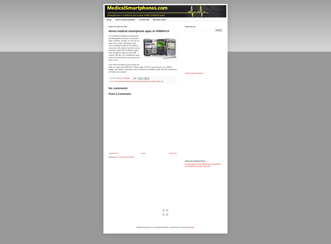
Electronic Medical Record (143, 81)
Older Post (172, 153)
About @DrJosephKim (125, 20)
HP (162, 81)
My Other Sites (159, 20)
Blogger (191, 227)
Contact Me (144, 20)
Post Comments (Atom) (126, 157)
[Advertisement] (130, 180)
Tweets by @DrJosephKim (194, 73)
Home (109, 20)
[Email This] (138, 78)
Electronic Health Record (126, 81)
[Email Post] (134, 78)
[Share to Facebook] (146, 78)
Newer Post (113, 153)
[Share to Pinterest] (148, 78)
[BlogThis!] (141, 78)
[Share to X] (143, 78)
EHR (116, 81)
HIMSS (158, 81)
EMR (153, 81)
